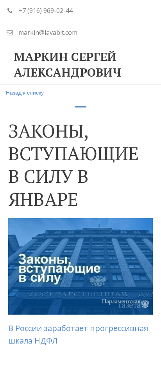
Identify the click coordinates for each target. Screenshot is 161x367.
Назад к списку (25, 92)
